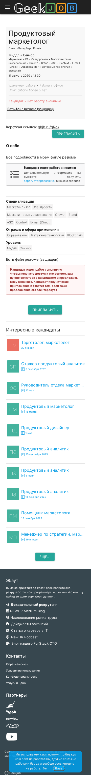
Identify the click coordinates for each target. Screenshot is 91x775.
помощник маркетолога (45, 512)
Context (21, 222)
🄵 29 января (29, 539)
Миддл (12, 248)
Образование (17, 235)
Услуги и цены (16, 683)
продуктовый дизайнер (45, 427)
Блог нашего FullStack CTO (33, 643)
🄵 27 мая (27, 390)
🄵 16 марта (29, 411)
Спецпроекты (42, 207)
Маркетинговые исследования (29, 215)
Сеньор (25, 248)
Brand (73, 215)
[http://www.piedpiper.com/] (11, 706)
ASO (10, 222)
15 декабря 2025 (31, 518)
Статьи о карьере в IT (28, 630)
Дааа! (59, 768)
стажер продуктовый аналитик (53, 363)
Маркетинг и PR (18, 207)
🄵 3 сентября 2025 (33, 369)
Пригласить (68, 134)
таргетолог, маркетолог (45, 342)
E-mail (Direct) (40, 222)
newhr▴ (12, 719)
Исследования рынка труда (33, 617)
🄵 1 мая (26, 433)
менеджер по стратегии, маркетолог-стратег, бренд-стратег (53, 534)
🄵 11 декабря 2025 (33, 497)
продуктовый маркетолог (47, 406)
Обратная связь (17, 664)
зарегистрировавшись (39, 181)
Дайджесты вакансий (28, 624)
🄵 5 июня (27, 475)
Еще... (45, 557)
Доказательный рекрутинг (33, 605)
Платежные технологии (47, 235)
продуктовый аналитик (45, 448)
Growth (60, 215)
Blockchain (75, 235)
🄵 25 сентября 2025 (34, 454)
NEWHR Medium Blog (27, 611)
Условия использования (23, 670)
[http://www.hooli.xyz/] (11, 714)
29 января (27, 347)
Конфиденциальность (21, 676)
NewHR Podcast (23, 637)
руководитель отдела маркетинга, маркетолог (53, 385)
